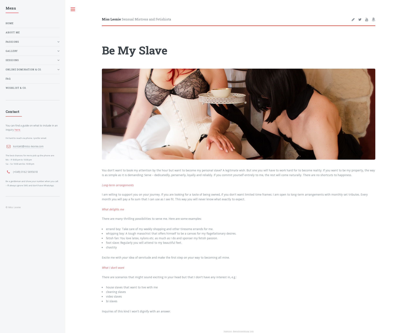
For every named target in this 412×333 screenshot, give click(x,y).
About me (13, 32)
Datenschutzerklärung (241, 331)
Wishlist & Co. (16, 87)
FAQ (8, 78)
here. (17, 129)
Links (252, 331)
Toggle (72, 9)
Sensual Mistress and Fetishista (136, 19)
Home (10, 23)
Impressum (228, 331)
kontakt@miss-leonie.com (28, 146)
